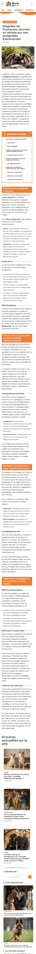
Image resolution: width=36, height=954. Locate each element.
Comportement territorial (15, 155)
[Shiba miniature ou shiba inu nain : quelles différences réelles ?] (17, 759)
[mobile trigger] (3, 4)
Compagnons (10, 22)
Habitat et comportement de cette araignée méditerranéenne (16, 150)
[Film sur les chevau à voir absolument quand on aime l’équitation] (18, 900)
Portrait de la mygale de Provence (16, 139)
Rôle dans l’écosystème (14, 172)
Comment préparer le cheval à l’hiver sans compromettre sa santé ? (16, 816)
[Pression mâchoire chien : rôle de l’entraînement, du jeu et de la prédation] (18, 932)
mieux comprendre (13, 219)
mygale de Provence (11, 77)
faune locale (6, 326)
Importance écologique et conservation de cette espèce (15, 168)
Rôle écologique (12, 146)
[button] (30, 867)
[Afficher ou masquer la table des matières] (28, 134)
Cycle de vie (11, 142)
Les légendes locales (13, 163)
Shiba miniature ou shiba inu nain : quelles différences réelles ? (16, 776)
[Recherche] (28, 4)
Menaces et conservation (15, 176)
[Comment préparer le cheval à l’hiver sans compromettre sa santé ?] (17, 799)
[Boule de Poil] (12, 4)
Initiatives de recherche (14, 179)
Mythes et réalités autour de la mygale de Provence (15, 159)
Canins (6, 772)
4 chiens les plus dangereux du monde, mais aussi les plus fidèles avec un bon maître (17, 857)
